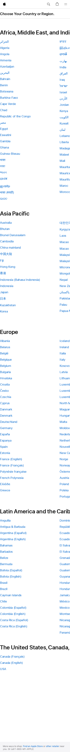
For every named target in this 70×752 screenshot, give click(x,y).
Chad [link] (3, 110)
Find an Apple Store (33, 746)
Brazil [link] (3, 589)
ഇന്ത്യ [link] (5, 186)
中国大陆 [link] (6, 254)
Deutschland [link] (8, 422)
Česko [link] (4, 390)
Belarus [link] (5, 347)
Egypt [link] (4, 129)
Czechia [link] (5, 397)
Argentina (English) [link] (13, 539)
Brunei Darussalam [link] (12, 235)
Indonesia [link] (6, 286)
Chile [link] (3, 601)
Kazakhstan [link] (8, 305)
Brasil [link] (3, 582)
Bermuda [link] (6, 564)
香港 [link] (3, 273)
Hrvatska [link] (6, 378)
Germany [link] (6, 428)
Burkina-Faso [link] (9, 97)
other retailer (52, 746)
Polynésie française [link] (13, 471)
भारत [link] (2, 160)
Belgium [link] (5, 366)
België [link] (4, 353)
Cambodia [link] (7, 241)
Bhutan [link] (5, 229)
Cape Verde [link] (8, 104)
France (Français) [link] (12, 465)
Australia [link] (6, 222)
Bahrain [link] (5, 79)
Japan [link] (4, 292)
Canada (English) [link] (11, 663)
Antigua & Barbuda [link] (12, 526)
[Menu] (65, 4)
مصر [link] (3, 122)
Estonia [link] (5, 453)
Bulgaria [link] (5, 372)
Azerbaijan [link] (7, 66)
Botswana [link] (6, 91)
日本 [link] (3, 298)
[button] (48, 4)
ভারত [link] (2, 166)
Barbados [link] (6, 551)
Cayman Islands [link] (11, 595)
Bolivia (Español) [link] (11, 570)
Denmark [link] (6, 415)
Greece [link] (5, 490)
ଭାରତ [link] (3, 198)
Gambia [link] (5, 141)
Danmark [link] (6, 409)
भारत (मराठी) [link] (7, 192)
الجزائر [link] (4, 41)
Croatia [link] (5, 384)
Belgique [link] (6, 359)
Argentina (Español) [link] (13, 533)
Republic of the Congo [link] (15, 116)
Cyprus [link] (5, 403)
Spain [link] (4, 446)
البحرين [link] (5, 73)
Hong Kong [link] (7, 267)
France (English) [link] (11, 459)
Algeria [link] (4, 48)
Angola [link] (4, 54)
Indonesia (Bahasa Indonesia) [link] (20, 279)
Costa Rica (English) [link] (13, 626)
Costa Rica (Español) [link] (14, 620)
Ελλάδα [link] (5, 484)
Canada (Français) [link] (12, 656)
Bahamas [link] (6, 545)
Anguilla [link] (5, 520)
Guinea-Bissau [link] (10, 153)
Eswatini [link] (5, 135)
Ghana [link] (4, 147)
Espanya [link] (5, 440)
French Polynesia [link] (12, 478)
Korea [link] (4, 311)
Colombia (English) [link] (12, 614)
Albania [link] (5, 341)
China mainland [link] (10, 247)
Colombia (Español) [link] (13, 607)
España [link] (5, 434)
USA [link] (3, 669)
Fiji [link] (2, 260)
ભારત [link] (3, 172)
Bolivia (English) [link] (10, 576)
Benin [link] (4, 85)
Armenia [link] (5, 60)
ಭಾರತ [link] (3, 178)
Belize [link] (4, 558)
